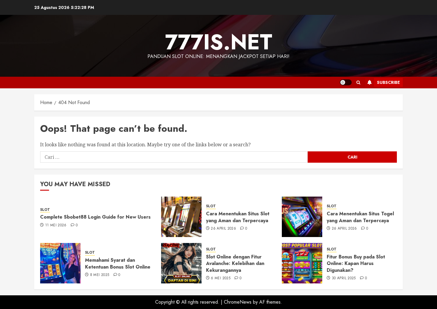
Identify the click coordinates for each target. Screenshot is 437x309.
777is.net (218, 41)
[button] (358, 82)
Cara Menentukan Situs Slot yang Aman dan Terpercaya (237, 217)
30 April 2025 (344, 278)
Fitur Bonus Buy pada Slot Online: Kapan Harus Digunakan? (356, 263)
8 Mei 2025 (99, 275)
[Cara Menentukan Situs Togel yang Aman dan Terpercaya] (302, 217)
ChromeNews (237, 302)
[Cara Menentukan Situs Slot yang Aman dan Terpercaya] (181, 217)
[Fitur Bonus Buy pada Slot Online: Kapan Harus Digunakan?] (302, 263)
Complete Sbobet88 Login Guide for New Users (95, 217)
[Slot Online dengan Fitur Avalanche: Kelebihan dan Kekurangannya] (181, 263)
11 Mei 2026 (56, 225)
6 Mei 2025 (220, 278)
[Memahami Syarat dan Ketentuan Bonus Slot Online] (60, 263)
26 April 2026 (223, 228)
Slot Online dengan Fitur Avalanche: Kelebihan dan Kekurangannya (235, 263)
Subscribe (388, 82)
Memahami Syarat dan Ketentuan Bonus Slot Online (117, 263)
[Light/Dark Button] (346, 82)
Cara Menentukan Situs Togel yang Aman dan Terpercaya (360, 217)
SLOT (45, 209)
